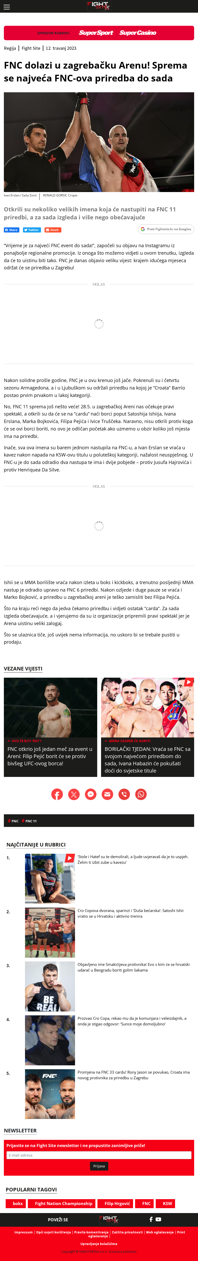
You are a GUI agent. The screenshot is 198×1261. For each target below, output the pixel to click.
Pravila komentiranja (91, 1232)
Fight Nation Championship (63, 1203)
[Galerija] (99, 142)
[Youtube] (161, 1219)
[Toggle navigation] (6, 6)
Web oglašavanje (160, 1232)
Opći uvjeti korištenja (53, 1232)
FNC (146, 1203)
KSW (167, 1203)
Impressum (23, 1232)
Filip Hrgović (117, 1203)
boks (17, 1203)
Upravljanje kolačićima (98, 1244)
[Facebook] (152, 1219)
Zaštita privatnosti (127, 1232)
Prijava (99, 1166)
